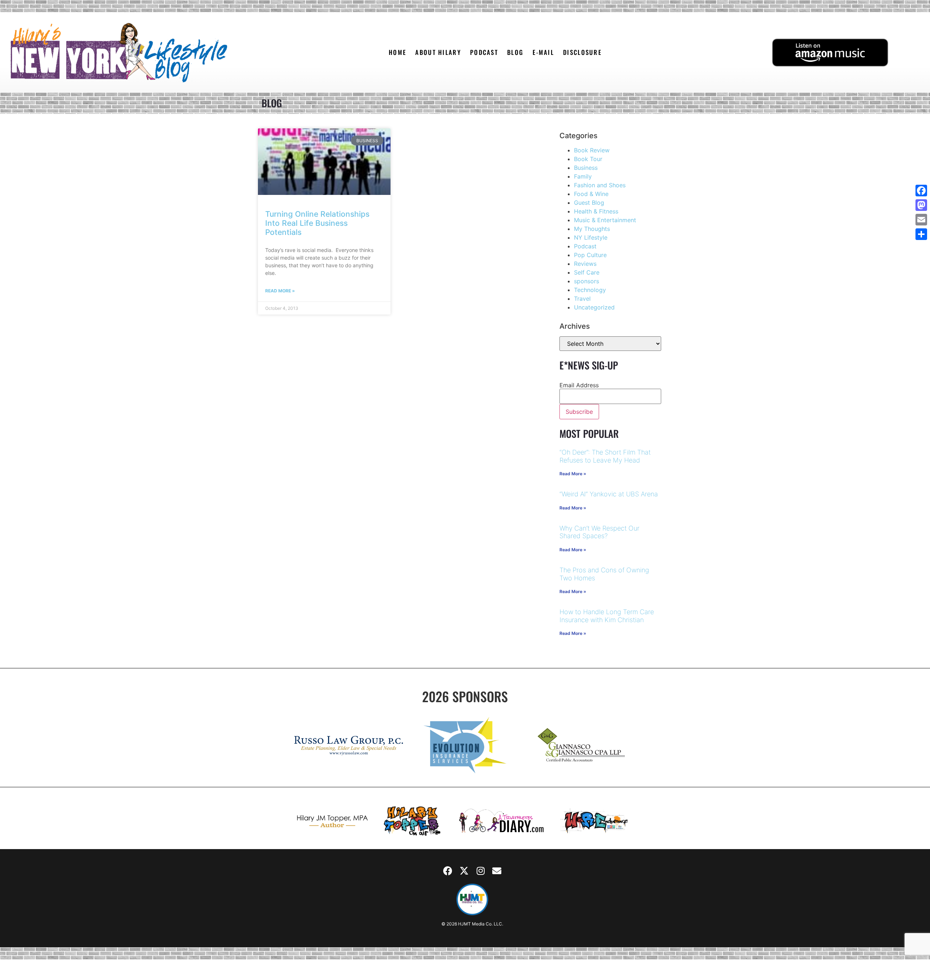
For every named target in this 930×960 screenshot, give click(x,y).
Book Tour (588, 159)
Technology (590, 289)
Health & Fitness (596, 211)
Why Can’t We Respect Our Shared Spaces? (599, 532)
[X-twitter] (464, 871)
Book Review (592, 150)
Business (586, 167)
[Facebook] (448, 871)
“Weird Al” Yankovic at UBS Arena (608, 494)
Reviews (585, 263)
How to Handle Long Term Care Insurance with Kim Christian (606, 616)
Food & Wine (591, 193)
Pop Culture (590, 255)
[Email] (921, 219)
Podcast (585, 246)
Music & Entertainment (605, 220)
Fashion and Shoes (600, 185)
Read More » (280, 290)
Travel (582, 298)
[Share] (921, 234)
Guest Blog (589, 202)
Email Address (579, 385)
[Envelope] (497, 871)
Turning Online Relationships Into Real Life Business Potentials (317, 223)
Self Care (586, 272)
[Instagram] (480, 871)
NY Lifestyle (590, 237)
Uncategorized (594, 307)
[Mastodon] (921, 205)
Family (583, 176)
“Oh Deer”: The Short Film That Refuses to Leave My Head (605, 456)
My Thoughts (592, 228)
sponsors (586, 281)
